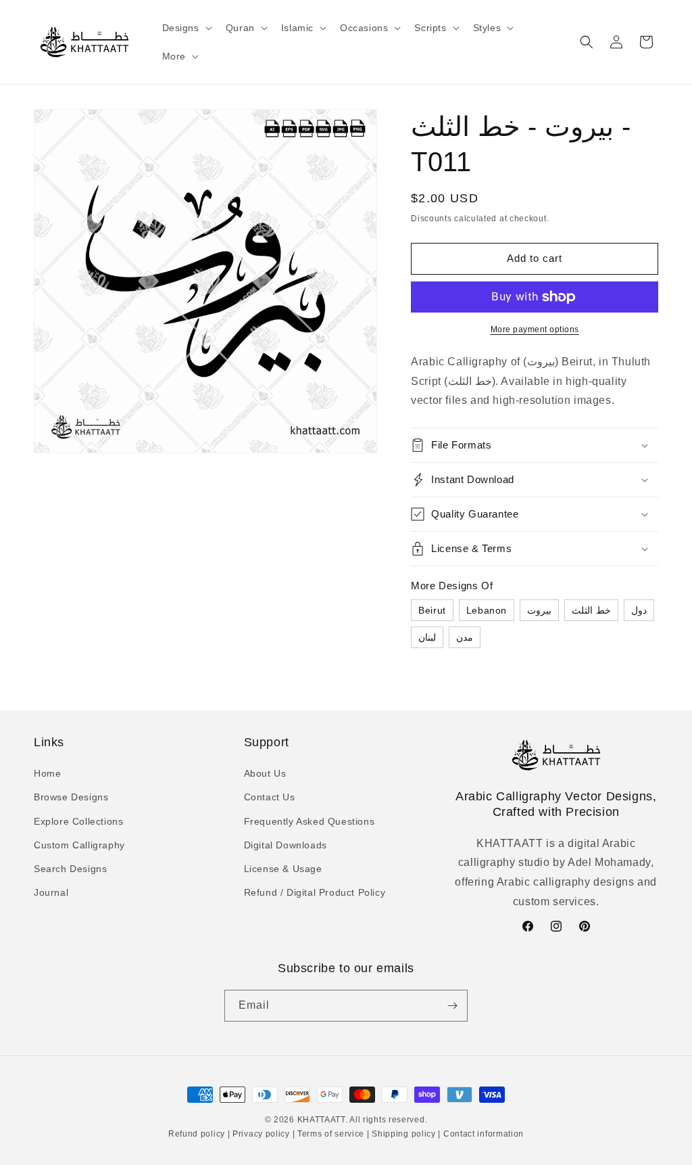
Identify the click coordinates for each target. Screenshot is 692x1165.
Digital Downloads (285, 845)
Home (47, 773)
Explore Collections (78, 821)
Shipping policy (404, 1134)
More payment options (535, 329)
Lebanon (486, 610)
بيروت (539, 610)
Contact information (482, 1134)
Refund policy (198, 1134)
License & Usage (283, 868)
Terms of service (331, 1134)
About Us (265, 773)
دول (639, 610)
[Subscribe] (452, 1006)
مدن (464, 637)
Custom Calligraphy (79, 845)
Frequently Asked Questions (309, 821)
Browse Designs (71, 797)
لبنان (427, 637)
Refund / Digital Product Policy (315, 892)
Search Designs (70, 868)
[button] (186, 28)
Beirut (432, 610)
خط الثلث (591, 610)
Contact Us (269, 797)
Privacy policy (261, 1134)
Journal (51, 892)
